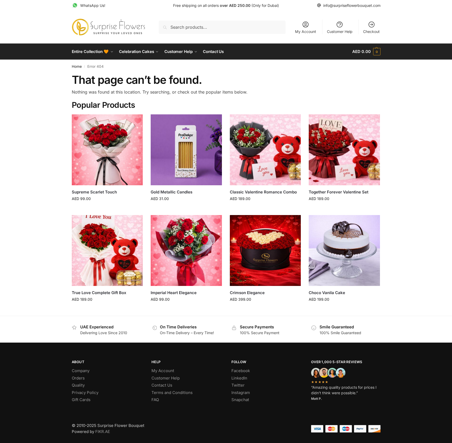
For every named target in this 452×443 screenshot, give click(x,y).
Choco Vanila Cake (327, 292)
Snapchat (240, 399)
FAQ (155, 399)
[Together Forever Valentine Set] (344, 150)
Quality (78, 385)
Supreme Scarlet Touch (94, 191)
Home (77, 66)
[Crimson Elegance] (265, 250)
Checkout (371, 31)
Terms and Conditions (172, 392)
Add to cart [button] (107, 209)
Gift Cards (81, 399)
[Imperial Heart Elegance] (186, 250)
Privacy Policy (85, 392)
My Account (305, 31)
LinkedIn (239, 378)
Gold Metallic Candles (171, 191)
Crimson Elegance (247, 292)
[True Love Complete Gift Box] (107, 250)
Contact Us (161, 385)
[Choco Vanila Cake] (344, 250)
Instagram (240, 392)
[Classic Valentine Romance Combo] (265, 150)
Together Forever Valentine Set (338, 191)
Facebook (240, 370)
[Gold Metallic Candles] (186, 150)
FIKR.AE (102, 431)
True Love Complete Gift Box (99, 292)
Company (80, 370)
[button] (366, 52)
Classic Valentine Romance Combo (263, 191)
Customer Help (340, 31)
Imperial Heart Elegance (174, 292)
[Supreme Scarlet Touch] (107, 150)
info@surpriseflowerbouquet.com (351, 5)
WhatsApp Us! (92, 5)
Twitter (238, 385)
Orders (78, 378)
